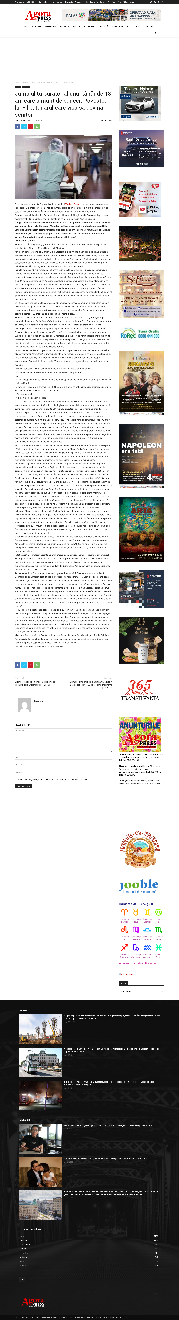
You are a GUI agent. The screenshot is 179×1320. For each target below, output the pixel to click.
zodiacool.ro (149, 963)
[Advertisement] (89, 57)
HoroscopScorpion (158, 938)
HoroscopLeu (124, 938)
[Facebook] (147, 2)
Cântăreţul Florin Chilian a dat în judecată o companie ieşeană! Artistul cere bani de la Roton (106, 1158)
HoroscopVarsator (147, 955)
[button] (156, 33)
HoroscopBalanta (147, 938)
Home (17, 83)
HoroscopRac (158, 920)
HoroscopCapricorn (136, 955)
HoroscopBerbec (124, 920)
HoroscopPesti (158, 955)
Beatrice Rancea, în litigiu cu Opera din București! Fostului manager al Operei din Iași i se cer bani (108, 1125)
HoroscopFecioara (136, 938)
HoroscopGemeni (147, 920)
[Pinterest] (30, 126)
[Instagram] (151, 2)
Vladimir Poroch (73, 204)
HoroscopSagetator (124, 955)
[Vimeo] (158, 2)
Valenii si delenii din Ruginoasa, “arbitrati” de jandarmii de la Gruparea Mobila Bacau (35, 683)
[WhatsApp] (37, 126)
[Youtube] (162, 2)
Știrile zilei (26, 87)
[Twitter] (154, 2)
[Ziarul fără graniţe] (38, 15)
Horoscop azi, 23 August (136, 904)
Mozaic (25, 83)
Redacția (21, 120)
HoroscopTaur (136, 920)
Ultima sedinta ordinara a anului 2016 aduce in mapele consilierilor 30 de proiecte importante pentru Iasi (91, 685)
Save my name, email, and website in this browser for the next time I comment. (54, 779)
